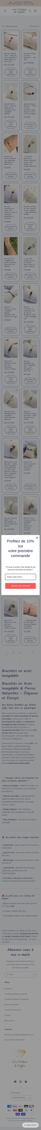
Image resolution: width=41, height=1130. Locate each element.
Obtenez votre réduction (20, 586)
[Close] (37, 537)
